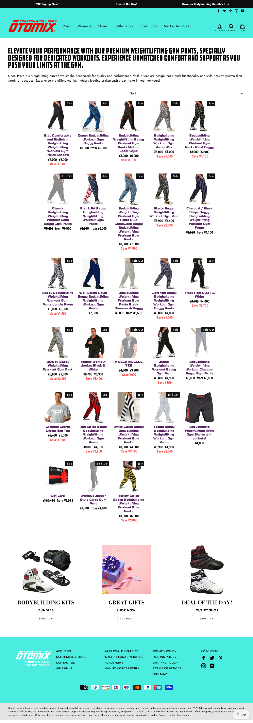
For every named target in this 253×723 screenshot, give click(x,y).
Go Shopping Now (126, 397)
